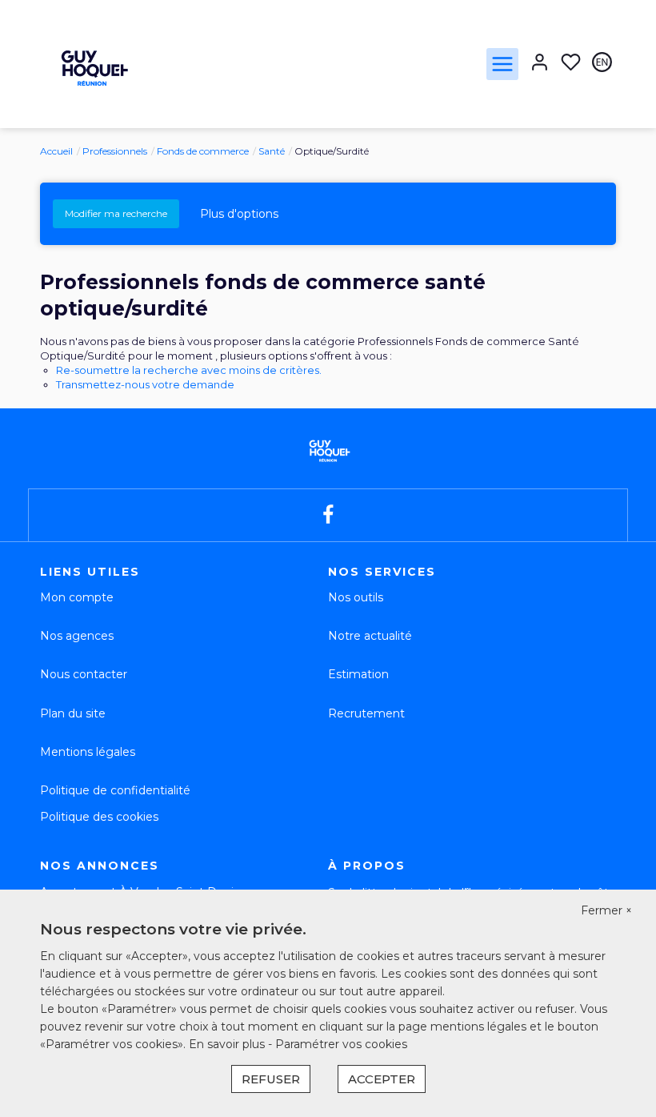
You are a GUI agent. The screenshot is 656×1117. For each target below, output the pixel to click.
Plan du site (73, 713)
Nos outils (355, 597)
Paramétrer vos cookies (341, 1044)
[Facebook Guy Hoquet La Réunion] (328, 515)
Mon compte (77, 597)
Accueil (56, 151)
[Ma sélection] (571, 63)
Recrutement (366, 713)
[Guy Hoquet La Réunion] (92, 63)
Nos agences (77, 636)
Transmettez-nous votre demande (145, 384)
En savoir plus (228, 1044)
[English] (602, 63)
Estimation (358, 674)
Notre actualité (370, 636)
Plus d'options (239, 214)
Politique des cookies (99, 817)
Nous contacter (83, 674)
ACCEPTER (381, 1079)
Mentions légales (87, 752)
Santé (271, 151)
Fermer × (606, 910)
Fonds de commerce (203, 151)
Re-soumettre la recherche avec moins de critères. (189, 370)
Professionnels (114, 151)
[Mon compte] (540, 63)
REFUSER (271, 1079)
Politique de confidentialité (115, 790)
